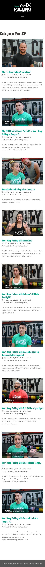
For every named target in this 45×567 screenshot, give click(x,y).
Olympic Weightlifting (21, 77)
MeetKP (12, 77)
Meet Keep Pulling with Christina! (17, 240)
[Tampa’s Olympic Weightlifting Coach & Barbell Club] (22, 7)
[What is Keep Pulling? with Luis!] (22, 53)
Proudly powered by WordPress (12, 563)
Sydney (31, 563)
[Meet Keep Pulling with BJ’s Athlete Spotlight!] (22, 391)
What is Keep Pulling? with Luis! (16, 72)
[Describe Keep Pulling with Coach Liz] (22, 171)
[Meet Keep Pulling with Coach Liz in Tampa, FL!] (22, 445)
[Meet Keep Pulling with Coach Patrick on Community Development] (22, 334)
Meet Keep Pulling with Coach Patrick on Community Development (20, 353)
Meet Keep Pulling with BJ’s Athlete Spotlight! (22, 408)
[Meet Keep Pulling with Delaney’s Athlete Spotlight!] (22, 276)
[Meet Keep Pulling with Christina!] (22, 223)
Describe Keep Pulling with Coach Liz (18, 189)
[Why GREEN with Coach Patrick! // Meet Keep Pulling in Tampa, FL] (22, 112)
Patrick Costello (27, 75)
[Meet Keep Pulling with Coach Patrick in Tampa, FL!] (22, 501)
